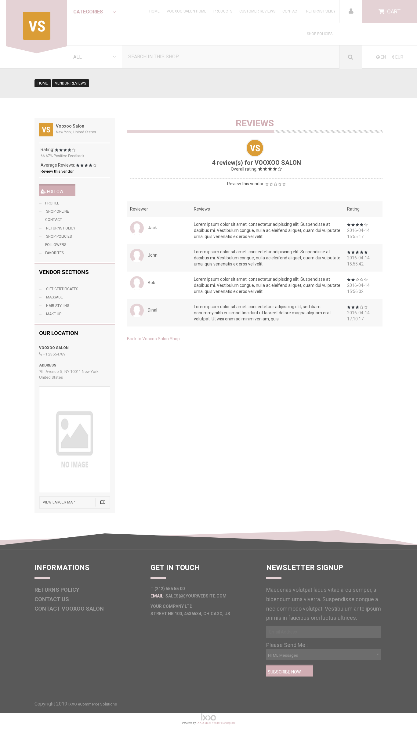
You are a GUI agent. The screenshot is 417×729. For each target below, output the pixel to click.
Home (154, 11)
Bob (151, 282)
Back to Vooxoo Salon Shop (153, 338)
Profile (52, 203)
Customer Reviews (257, 11)
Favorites (54, 253)
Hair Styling (57, 306)
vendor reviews (70, 83)
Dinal (152, 310)
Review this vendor (57, 171)
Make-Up (53, 314)
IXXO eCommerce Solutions (92, 704)
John (153, 255)
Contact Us (51, 599)
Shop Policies (319, 34)
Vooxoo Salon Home (186, 11)
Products (222, 11)
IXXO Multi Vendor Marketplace (216, 722)
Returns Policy (320, 11)
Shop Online (57, 211)
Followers (55, 245)
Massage (54, 297)
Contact (290, 11)
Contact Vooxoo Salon (69, 608)
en (383, 57)
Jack (152, 227)
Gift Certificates (61, 289)
